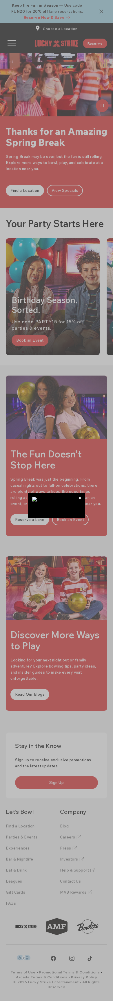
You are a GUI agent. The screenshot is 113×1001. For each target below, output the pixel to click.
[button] (80, 498)
